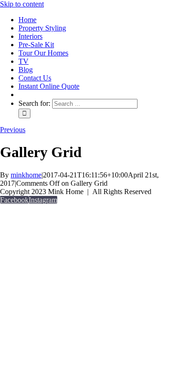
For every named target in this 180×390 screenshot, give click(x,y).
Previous (12, 130)
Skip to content (22, 4)
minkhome (26, 175)
